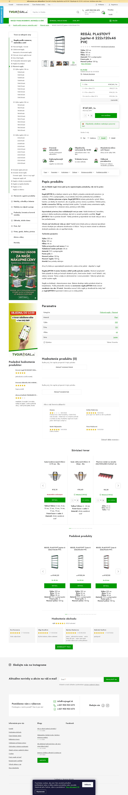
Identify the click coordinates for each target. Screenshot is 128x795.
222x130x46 (21, 158)
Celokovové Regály (18, 49)
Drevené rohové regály (20, 173)
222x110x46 (21, 152)
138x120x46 (21, 89)
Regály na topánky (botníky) (21, 184)
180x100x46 (21, 116)
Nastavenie (41, 792)
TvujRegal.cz (58, 779)
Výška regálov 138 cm (21, 69)
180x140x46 (21, 128)
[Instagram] (107, 705)
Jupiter (115, 337)
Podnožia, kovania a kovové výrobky (24, 213)
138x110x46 (21, 86)
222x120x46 (21, 155)
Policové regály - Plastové (109, 312)
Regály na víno (17, 187)
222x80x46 (21, 143)
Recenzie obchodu (68, 779)
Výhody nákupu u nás (15, 764)
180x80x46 (21, 111)
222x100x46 (21, 149)
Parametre (54, 172)
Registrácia (114, 5)
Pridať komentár (61, 392)
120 (116, 327)
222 (116, 322)
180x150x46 (21, 130)
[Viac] (113, 21)
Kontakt (11, 5)
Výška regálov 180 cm (21, 102)
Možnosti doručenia (89, 74)
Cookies (11, 754)
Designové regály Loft (19, 178)
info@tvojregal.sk (65, 701)
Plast (116, 317)
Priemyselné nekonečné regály (22, 61)
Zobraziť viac (64, 647)
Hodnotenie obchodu (22, 5)
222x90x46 (21, 146)
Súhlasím (88, 785)
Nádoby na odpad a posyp (24, 207)
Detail (55, 500)
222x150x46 (21, 163)
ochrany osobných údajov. (92, 685)
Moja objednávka (14, 768)
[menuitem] (28, 21)
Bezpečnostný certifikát (15, 761)
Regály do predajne (19, 64)
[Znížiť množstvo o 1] (85, 115)
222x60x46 (21, 138)
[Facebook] (103, 705)
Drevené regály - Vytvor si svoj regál (23, 175)
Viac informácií (86, 64)
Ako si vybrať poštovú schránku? (46, 729)
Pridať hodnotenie (64, 367)
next (118, 485)
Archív (43, 760)
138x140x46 (21, 95)
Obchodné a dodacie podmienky (18, 746)
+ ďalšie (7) (73, 65)
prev (43, 485)
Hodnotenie (64, 172)
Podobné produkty (101, 172)
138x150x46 (21, 97)
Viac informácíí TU (72, 787)
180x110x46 (21, 119)
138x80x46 (21, 78)
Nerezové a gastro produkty (24, 196)
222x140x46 (21, 160)
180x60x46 (21, 105)
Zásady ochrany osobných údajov (18, 750)
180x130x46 (21, 125)
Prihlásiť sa (111, 679)
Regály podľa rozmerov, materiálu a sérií (23, 41)
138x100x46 (21, 83)
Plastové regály (18, 66)
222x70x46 (21, 141)
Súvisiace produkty (86, 172)
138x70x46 (21, 75)
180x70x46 (21, 108)
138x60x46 (21, 72)
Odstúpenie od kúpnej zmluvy (17, 743)
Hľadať (78, 12)
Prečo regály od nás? (15, 757)
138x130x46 (21, 92)
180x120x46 (21, 122)
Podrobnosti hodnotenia (108, 47)
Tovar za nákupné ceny (22, 35)
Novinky (17, 243)
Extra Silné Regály (18, 58)
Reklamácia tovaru (14, 739)
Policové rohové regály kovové (22, 55)
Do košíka (106, 115)
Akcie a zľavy (19, 237)
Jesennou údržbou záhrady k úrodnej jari (49, 753)
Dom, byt (17, 226)
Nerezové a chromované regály (22, 52)
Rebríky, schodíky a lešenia (24, 201)
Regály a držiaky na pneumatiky (22, 181)
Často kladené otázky (38, 5)
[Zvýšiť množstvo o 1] (91, 115)
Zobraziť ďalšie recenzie (109, 440)
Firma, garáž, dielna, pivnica (24, 232)
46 (117, 332)
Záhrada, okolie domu (22, 220)
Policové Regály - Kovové (20, 47)
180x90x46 (21, 113)
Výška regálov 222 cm (22, 135)
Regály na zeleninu (18, 190)
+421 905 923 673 (92, 10)
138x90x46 (21, 81)
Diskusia (74, 172)
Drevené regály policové (20, 170)
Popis (45, 172)
